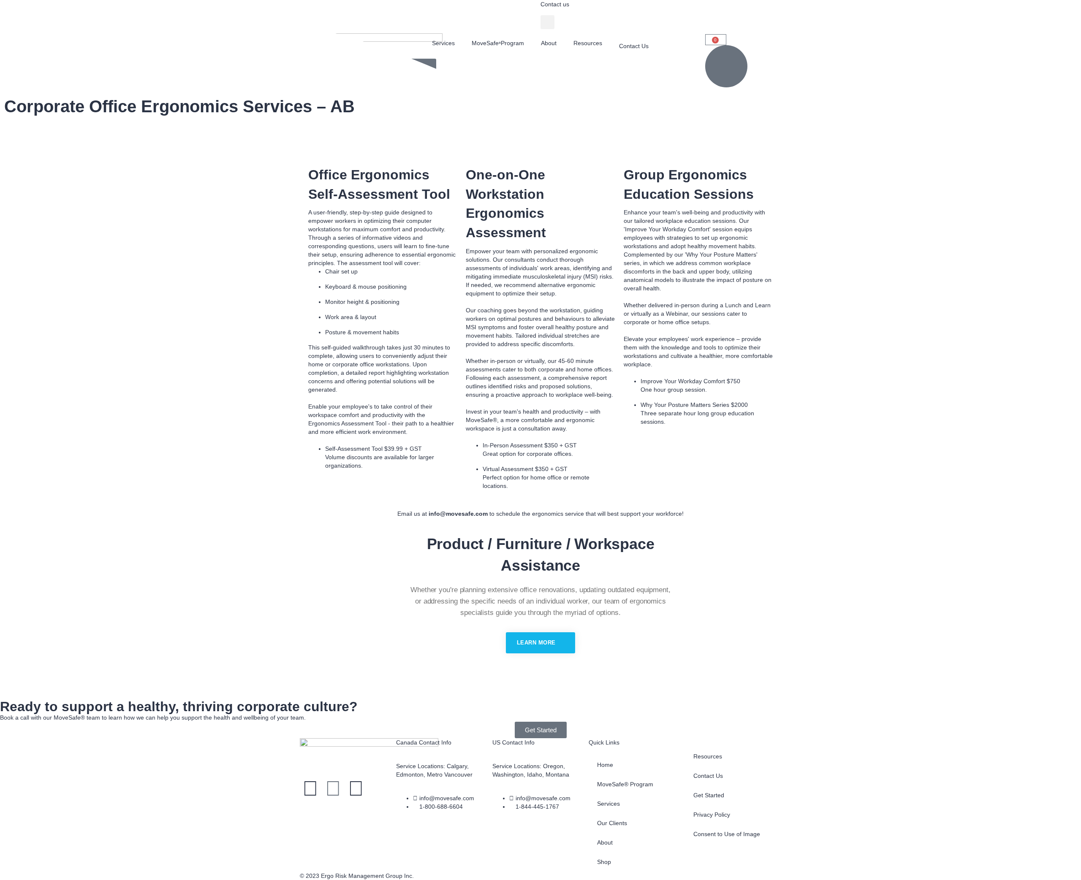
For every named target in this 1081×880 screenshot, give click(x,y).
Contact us (554, 4)
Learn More (537, 642)
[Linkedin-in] (333, 788)
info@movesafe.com (458, 513)
